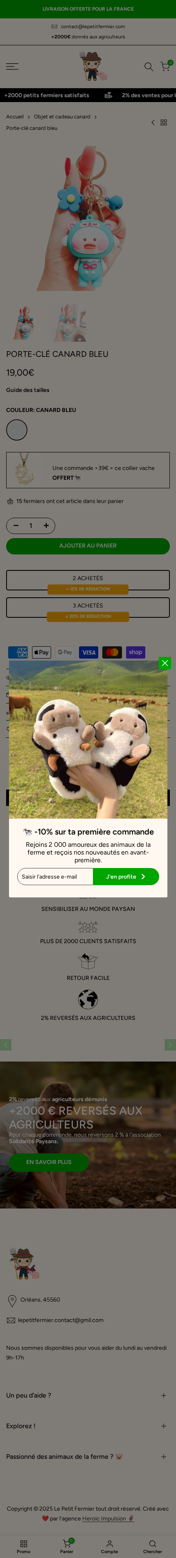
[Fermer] (165, 663)
